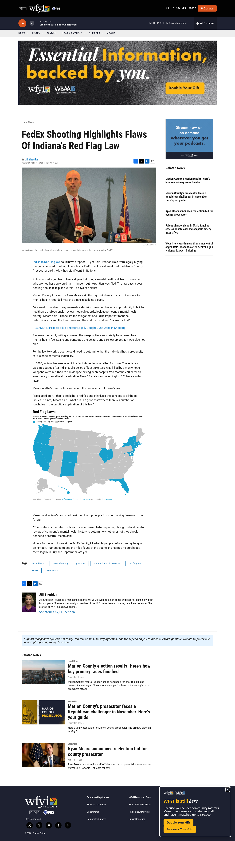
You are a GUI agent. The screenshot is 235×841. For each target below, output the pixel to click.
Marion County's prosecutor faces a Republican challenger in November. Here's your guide (186, 196)
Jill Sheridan (31, 159)
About (111, 33)
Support (94, 33)
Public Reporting (137, 819)
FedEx (35, 570)
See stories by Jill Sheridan (57, 612)
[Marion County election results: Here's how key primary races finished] (43, 672)
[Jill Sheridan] (29, 602)
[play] (22, 23)
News (21, 33)
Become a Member (96, 804)
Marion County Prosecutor (107, 563)
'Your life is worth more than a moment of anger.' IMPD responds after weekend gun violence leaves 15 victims (189, 247)
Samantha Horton (76, 677)
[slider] (37, 23)
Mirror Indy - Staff (75, 759)
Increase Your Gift (180, 829)
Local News (28, 122)
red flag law (135, 563)
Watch (51, 33)
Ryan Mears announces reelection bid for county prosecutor (189, 212)
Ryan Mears (53, 570)
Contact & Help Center (98, 797)
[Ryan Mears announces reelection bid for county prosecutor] (43, 755)
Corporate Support (96, 819)
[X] (227, 789)
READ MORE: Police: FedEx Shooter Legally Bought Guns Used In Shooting (79, 327)
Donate (208, 8)
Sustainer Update (184, 8)
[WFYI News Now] (189, 139)
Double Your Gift (178, 822)
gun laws (80, 563)
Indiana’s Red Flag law (46, 262)
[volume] (32, 23)
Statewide (72, 701)
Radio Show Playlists (139, 812)
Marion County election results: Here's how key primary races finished (187, 180)
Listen (36, 33)
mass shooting (60, 563)
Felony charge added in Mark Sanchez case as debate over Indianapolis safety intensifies (188, 229)
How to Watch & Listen (140, 804)
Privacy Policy (39, 833)
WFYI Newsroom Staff (140, 797)
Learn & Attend (72, 33)
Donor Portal (93, 812)
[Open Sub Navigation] (27, 33)
